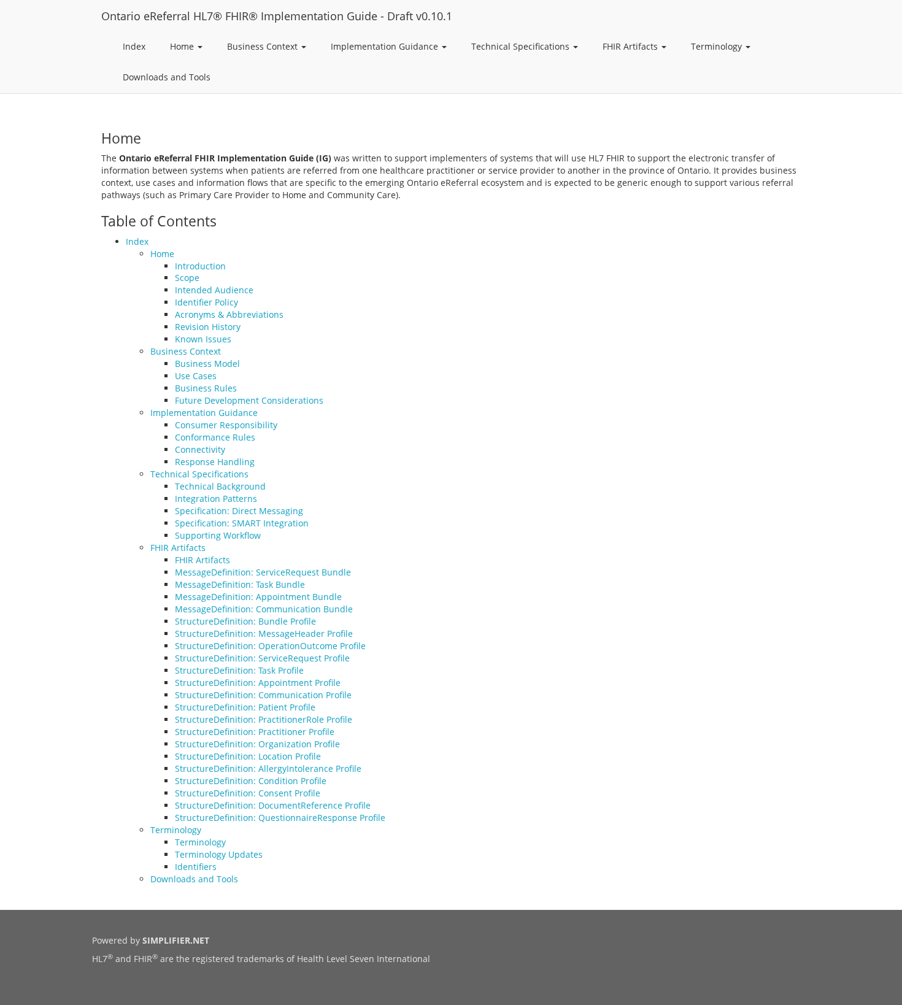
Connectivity (200, 449)
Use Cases (196, 376)
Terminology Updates (219, 854)
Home (183, 46)
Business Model (207, 363)
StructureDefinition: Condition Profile (250, 781)
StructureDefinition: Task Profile (239, 670)
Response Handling (215, 462)
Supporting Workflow (218, 535)
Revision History (208, 327)
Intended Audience (214, 290)
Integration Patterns (216, 498)
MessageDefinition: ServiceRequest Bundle (263, 572)
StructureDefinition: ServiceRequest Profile (262, 658)
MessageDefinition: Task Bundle (240, 584)
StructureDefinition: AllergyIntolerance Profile (268, 768)
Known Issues (203, 339)
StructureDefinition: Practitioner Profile (254, 731)
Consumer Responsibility (226, 425)
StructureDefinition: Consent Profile (247, 793)
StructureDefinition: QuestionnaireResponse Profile (280, 817)
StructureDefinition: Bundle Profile (245, 621)
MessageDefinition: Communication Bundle (264, 609)
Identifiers (196, 866)
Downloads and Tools (166, 77)
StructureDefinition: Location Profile (248, 756)
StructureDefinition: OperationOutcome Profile (270, 646)
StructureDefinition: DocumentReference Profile (273, 805)
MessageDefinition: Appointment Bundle (258, 597)
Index (134, 46)
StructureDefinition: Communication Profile (263, 695)
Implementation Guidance (386, 46)
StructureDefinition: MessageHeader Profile (264, 633)
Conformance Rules (215, 437)
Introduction (200, 266)
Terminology (717, 46)
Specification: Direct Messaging (239, 511)
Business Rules (206, 388)
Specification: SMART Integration (242, 523)
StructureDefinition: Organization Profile (257, 744)
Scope (187, 277)
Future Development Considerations (249, 400)
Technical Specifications (521, 46)
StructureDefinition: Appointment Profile (258, 682)
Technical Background (220, 486)
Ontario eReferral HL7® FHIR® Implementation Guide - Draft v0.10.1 (276, 16)
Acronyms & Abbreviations (229, 314)
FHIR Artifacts (631, 46)
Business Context (263, 46)
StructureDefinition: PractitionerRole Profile (263, 719)
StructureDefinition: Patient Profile (245, 707)
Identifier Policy (206, 302)
